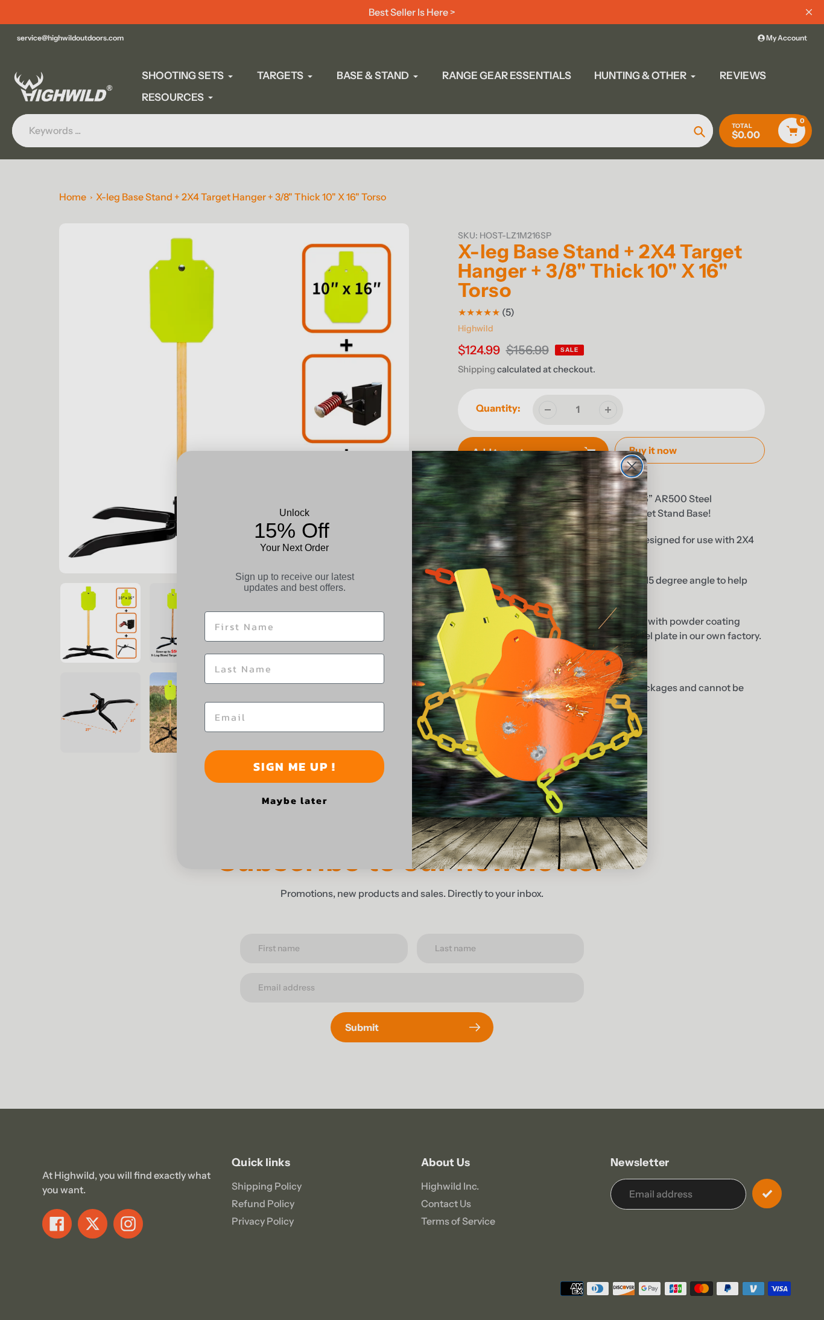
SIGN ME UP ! (294, 766)
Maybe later (295, 800)
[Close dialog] (631, 466)
